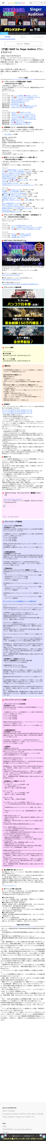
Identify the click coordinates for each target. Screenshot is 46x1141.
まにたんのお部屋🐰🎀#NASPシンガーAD (23, 117)
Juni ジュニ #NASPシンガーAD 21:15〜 (22, 99)
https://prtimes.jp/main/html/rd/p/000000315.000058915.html (20, 284)
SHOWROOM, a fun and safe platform (17, 1129)
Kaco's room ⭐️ (7, 210)
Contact (5, 1132)
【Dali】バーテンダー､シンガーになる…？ (23, 114)
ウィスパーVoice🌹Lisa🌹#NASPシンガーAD (24, 106)
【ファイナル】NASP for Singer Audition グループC (17, 413)
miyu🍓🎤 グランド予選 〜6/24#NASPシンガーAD (16, 171)
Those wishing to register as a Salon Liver (18, 1117)
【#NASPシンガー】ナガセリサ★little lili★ (23, 119)
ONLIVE (23, 37)
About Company (8, 1111)
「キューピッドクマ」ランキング (12, 499)
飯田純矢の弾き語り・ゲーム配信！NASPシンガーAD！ (17, 208)
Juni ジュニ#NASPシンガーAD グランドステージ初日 (26, 227)
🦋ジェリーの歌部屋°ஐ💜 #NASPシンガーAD (24, 95)
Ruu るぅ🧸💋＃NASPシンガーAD (21, 112)
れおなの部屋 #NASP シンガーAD (20, 124)
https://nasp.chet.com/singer (11, 275)
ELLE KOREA (8, 134)
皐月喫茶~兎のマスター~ (18, 120)
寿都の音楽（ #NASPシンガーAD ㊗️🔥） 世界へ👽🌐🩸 (18, 200)
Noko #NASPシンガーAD (18, 104)
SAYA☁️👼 (5, 181)
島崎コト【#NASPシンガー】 (10, 205)
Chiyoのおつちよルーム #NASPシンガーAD (23, 115)
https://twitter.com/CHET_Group (11, 279)
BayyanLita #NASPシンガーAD (20, 100)
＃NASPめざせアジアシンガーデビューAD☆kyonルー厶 (17, 185)
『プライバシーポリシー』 (9, 885)
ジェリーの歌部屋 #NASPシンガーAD (12, 170)
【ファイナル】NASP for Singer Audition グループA (17, 410)
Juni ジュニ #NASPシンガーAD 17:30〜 (13, 173)
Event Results (38, 37)
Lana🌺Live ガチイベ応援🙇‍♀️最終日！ (21, 122)
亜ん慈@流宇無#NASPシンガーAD (11, 211)
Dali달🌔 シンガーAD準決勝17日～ (21, 235)
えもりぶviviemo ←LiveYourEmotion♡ (13, 206)
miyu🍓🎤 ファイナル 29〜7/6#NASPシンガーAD (25, 97)
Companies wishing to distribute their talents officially (22, 1114)
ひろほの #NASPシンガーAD (10, 183)
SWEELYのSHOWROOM (18, 102)
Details (7, 37)
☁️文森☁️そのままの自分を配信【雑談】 (22, 107)
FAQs (4, 1126)
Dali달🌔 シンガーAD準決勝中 (10, 191)
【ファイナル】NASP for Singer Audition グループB (17, 411)
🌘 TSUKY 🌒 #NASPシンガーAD (11, 195)
